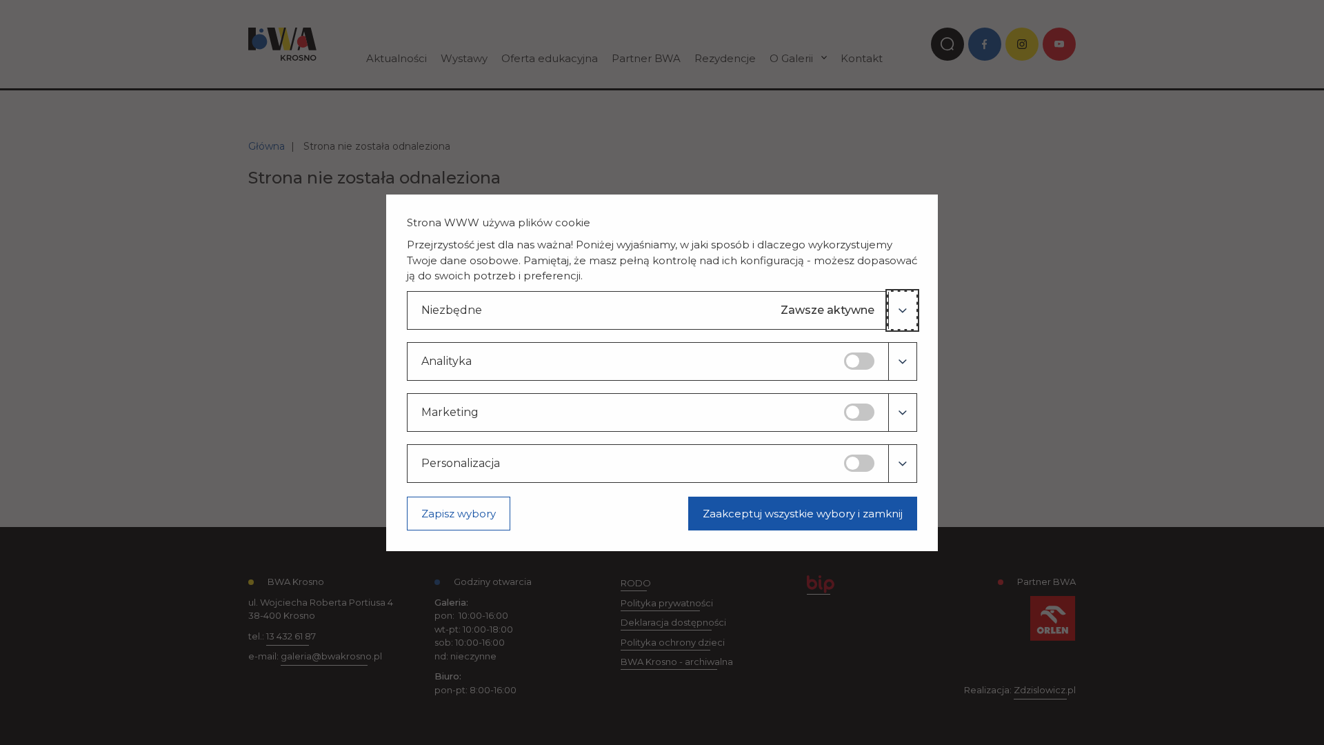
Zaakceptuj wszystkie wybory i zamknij (803, 513)
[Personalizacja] (902, 463)
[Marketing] (902, 412)
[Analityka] (902, 361)
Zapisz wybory (458, 513)
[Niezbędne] (902, 310)
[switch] (859, 361)
